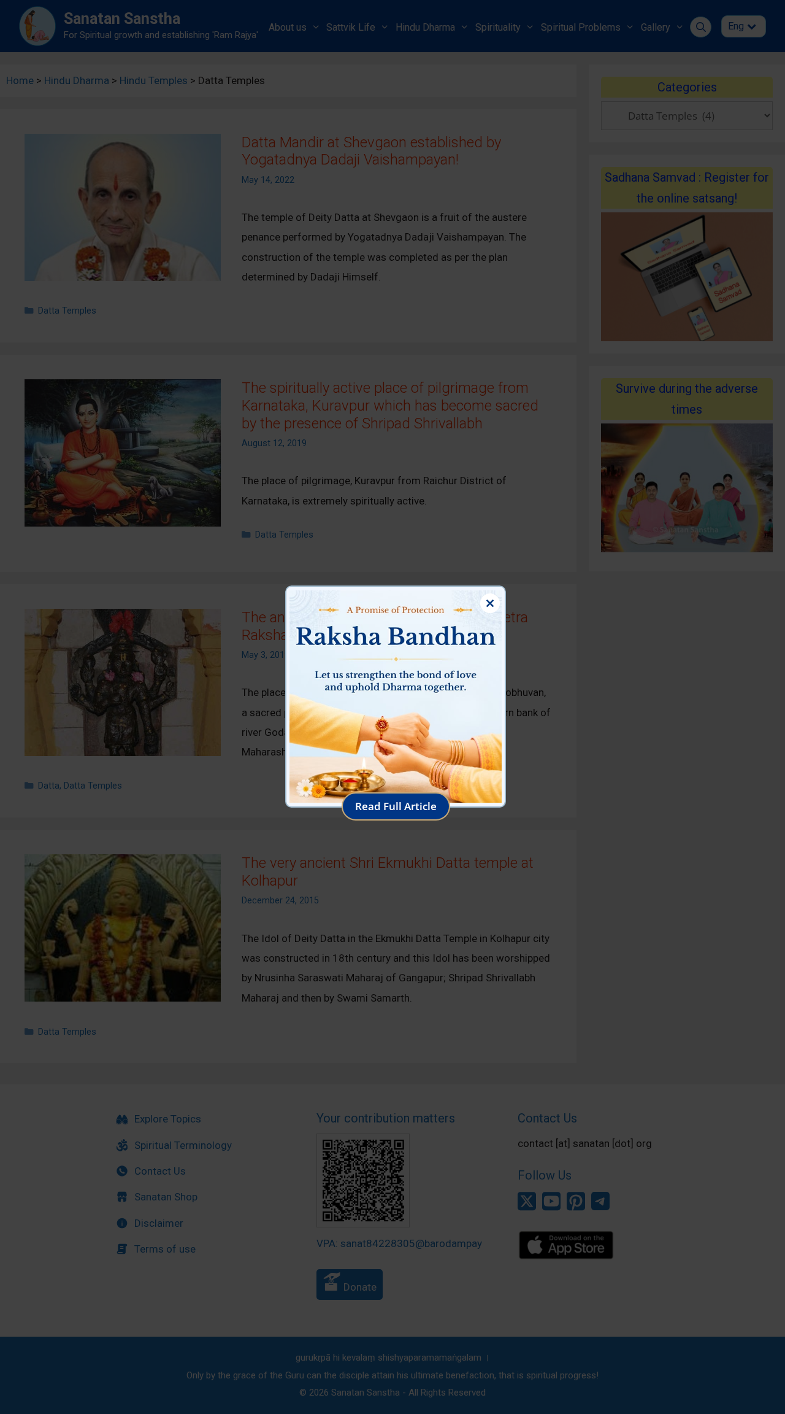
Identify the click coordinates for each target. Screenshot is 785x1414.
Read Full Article (396, 806)
